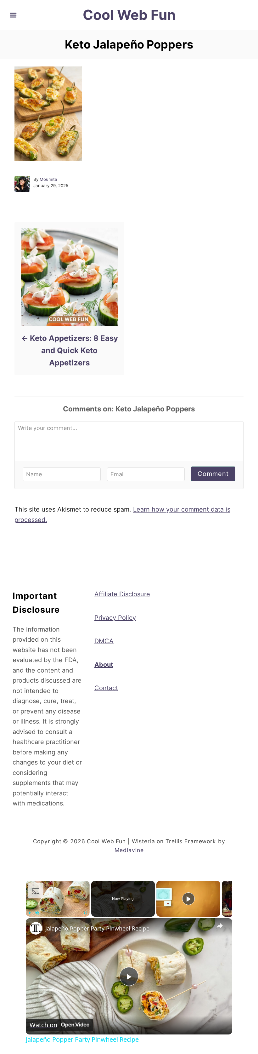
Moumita (48, 179)
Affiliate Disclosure (122, 594)
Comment (213, 474)
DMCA (104, 641)
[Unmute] (37, 913)
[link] (36, 928)
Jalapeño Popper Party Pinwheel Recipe (97, 928)
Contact (106, 688)
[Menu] (13, 15)
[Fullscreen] (86, 913)
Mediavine (129, 850)
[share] (219, 925)
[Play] (29, 913)
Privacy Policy (115, 618)
